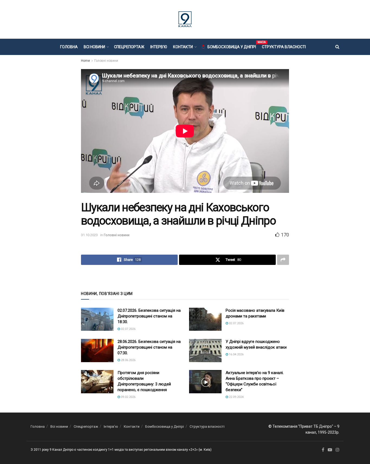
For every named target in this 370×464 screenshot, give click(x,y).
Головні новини (106, 61)
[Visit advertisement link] (185, 277)
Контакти (183, 47)
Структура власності (284, 47)
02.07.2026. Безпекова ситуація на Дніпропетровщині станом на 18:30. (149, 316)
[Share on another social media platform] (283, 260)
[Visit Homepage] (185, 19)
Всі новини (94, 47)
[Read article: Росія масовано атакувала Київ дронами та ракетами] (205, 319)
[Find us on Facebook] (323, 450)
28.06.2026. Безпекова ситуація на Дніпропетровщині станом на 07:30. (149, 347)
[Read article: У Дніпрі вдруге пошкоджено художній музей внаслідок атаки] (205, 350)
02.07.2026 (127, 329)
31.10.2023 (89, 235)
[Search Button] (337, 47)
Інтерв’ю (158, 47)
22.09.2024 (236, 397)
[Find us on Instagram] (337, 450)
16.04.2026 (236, 354)
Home (85, 61)
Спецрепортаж (129, 47)
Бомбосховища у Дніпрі (231, 46)
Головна (69, 47)
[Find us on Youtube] (330, 450)
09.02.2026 (127, 397)
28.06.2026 (127, 360)
